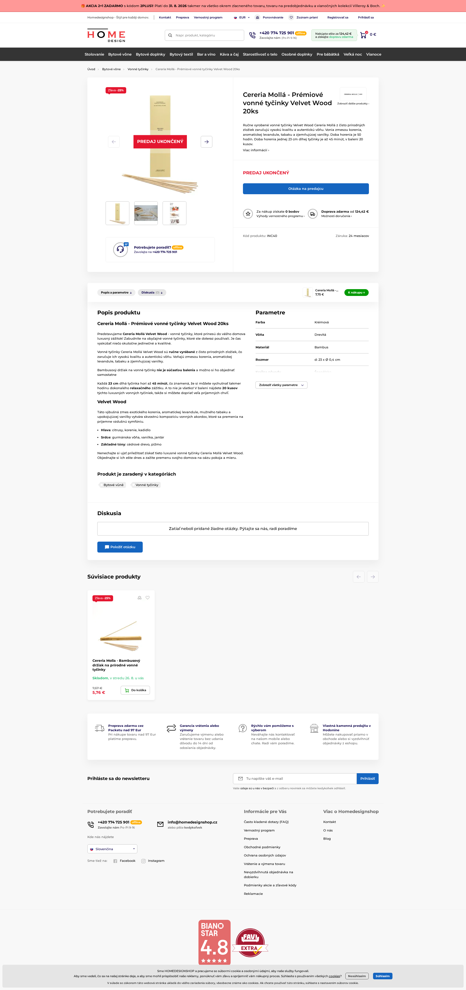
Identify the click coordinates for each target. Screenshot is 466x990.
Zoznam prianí (307, 17)
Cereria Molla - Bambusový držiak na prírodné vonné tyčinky (116, 664)
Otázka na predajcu (306, 188)
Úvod (91, 69)
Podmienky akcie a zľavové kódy (270, 885)
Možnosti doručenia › (336, 216)
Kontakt (165, 17)
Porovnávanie (273, 17)
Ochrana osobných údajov (265, 855)
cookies (334, 976)
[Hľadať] (170, 35)
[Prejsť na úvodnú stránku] (106, 35)
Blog (327, 838)
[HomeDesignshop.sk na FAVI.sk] (250, 942)
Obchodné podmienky (262, 847)
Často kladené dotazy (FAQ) (266, 822)
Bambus (321, 347)
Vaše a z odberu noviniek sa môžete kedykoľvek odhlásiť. (289, 788)
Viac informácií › (256, 150)
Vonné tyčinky (138, 69)
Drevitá (320, 334)
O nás (328, 830)
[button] (206, 142)
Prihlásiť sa (366, 17)
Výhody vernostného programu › (281, 216)
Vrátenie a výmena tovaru (264, 864)
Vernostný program (208, 17)
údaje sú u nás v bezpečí (257, 788)
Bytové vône (111, 69)
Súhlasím (383, 976)
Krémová (322, 322)
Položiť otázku (122, 547)
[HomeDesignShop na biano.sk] (214, 942)
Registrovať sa (337, 17)
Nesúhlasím (357, 976)
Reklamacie (253, 894)
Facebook (127, 861)
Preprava (182, 17)
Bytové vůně (114, 485)
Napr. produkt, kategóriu (195, 35)
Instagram (156, 861)
